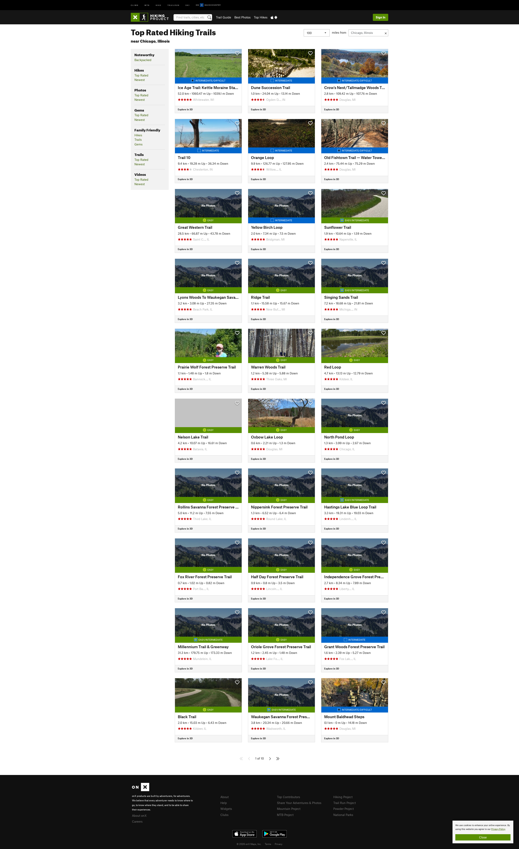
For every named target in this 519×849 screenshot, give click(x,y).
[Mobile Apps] (274, 17)
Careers (137, 821)
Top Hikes (260, 17)
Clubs (224, 815)
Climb (134, 5)
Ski (188, 5)
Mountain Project (288, 808)
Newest (139, 80)
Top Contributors (288, 797)
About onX (139, 815)
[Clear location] (386, 33)
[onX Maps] (140, 790)
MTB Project (285, 815)
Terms (268, 844)
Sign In (380, 17)
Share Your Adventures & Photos (299, 803)
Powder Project (343, 808)
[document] (482, 831)
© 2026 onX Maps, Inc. (249, 844)
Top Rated (141, 75)
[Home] (152, 17)
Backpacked (142, 60)
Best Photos (242, 17)
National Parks (343, 815)
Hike (158, 5)
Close (483, 837)
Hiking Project (343, 797)
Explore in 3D (185, 109)
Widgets (226, 808)
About (224, 797)
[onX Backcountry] (208, 5)
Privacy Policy (498, 829)
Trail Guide (223, 17)
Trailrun (173, 5)
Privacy (278, 844)
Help (223, 803)
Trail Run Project (344, 803)
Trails (138, 139)
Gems (138, 144)
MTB (147, 5)
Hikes (138, 135)
